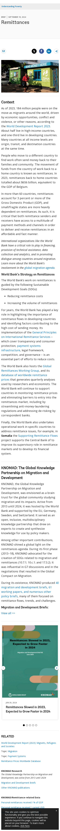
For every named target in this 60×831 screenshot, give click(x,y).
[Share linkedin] (48, 51)
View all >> (8, 613)
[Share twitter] (34, 51)
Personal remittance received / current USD (22, 807)
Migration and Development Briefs (18, 782)
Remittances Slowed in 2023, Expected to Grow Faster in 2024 (28, 709)
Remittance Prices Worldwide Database (21, 761)
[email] (3, 51)
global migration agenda (39, 268)
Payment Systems (17, 756)
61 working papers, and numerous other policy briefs (26, 591)
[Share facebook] (41, 51)
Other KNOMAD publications (15, 787)
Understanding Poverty (12, 6)
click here (25, 825)
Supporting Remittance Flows (38, 435)
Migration (12, 751)
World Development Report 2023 (28, 126)
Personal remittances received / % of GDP (22, 802)
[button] (57, 668)
